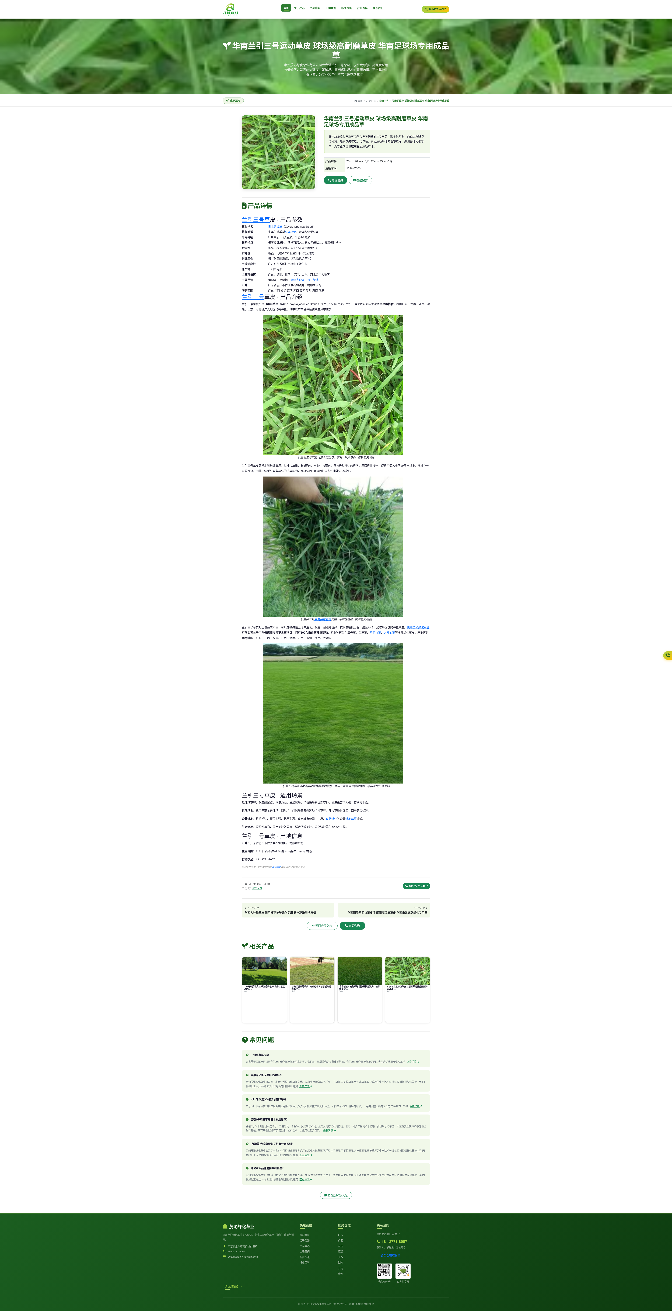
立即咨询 (354, 926)
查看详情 (412, 1061)
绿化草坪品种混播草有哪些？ (268, 1168)
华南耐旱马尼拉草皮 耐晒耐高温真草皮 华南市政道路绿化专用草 (387, 912)
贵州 (340, 1273)
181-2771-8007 (437, 9)
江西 (340, 1257)
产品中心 (315, 8)
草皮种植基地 (322, 619)
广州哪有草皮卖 (260, 1055)
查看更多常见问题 (338, 1195)
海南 (340, 1246)
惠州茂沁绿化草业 (418, 627)
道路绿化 (331, 819)
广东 (340, 1235)
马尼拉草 (375, 632)
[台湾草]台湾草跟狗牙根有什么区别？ (272, 1144)
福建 (340, 1251)
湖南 (340, 1262)
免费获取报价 (392, 1255)
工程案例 (331, 8)
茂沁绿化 (276, 866)
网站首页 (305, 1235)
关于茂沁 (299, 8)
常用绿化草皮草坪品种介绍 (266, 1075)
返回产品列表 (323, 926)
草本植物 (290, 232)
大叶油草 (389, 632)
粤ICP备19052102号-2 (361, 1304)
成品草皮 (257, 888)
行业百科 (362, 8)
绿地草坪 (351, 819)
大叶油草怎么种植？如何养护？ (269, 1099)
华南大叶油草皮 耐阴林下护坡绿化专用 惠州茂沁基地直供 (280, 912)
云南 (340, 1268)
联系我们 (378, 8)
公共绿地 (312, 280)
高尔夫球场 (297, 280)
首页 (286, 8)
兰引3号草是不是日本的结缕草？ (270, 1119)
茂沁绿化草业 (241, 1226)
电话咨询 (337, 180)
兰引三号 (253, 296)
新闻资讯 (346, 8)
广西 (340, 1240)
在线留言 (362, 180)
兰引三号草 (256, 219)
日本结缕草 (275, 227)
